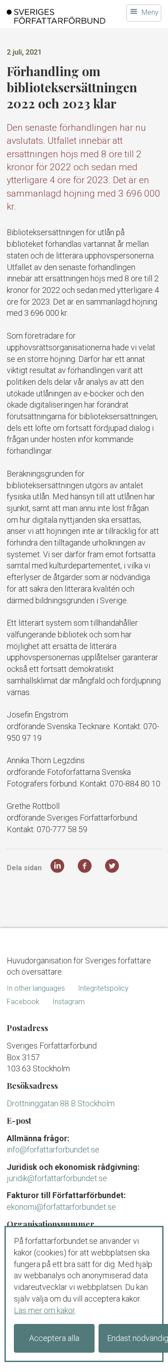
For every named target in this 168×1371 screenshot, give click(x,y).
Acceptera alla (54, 1338)
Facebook (23, 1001)
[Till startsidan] (56, 16)
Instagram (68, 1001)
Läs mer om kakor (44, 1310)
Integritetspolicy (103, 988)
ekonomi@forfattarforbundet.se (61, 1207)
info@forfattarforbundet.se (53, 1149)
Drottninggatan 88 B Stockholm (61, 1103)
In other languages (36, 988)
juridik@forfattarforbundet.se (57, 1178)
